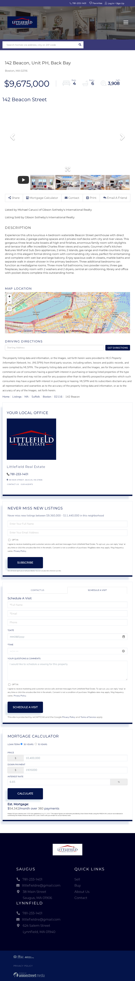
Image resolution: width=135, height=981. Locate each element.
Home (5, 397)
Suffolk (36, 397)
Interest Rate (15, 776)
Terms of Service (88, 717)
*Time (10, 644)
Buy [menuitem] (77, 885)
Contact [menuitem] (80, 898)
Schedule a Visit (97, 590)
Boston (47, 397)
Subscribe (25, 562)
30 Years (28, 744)
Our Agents (27, 484)
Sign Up (120, 3)
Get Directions (118, 347)
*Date (11, 630)
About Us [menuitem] (82, 892)
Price (11, 752)
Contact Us (13, 484)
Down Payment (16, 764)
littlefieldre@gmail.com (41, 885)
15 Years (42, 744)
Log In (111, 3)
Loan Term (14, 744)
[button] (79, 44)
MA (27, 397)
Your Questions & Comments (24, 658)
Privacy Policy (20, 551)
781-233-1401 (79, 3)
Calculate (25, 793)
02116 (58, 397)
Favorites (97, 3)
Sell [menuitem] (77, 879)
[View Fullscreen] (9, 308)
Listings (17, 397)
